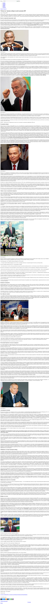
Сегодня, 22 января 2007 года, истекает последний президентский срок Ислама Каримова (13, 594)
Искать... (1, 1)
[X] (1, 599)
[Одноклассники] (6, 599)
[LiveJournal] (8, 599)
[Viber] (13, 599)
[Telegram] (9, 599)
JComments (29, 602)
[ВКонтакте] (3, 599)
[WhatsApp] (11, 599)
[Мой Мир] (4, 599)
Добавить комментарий (3, 601)
